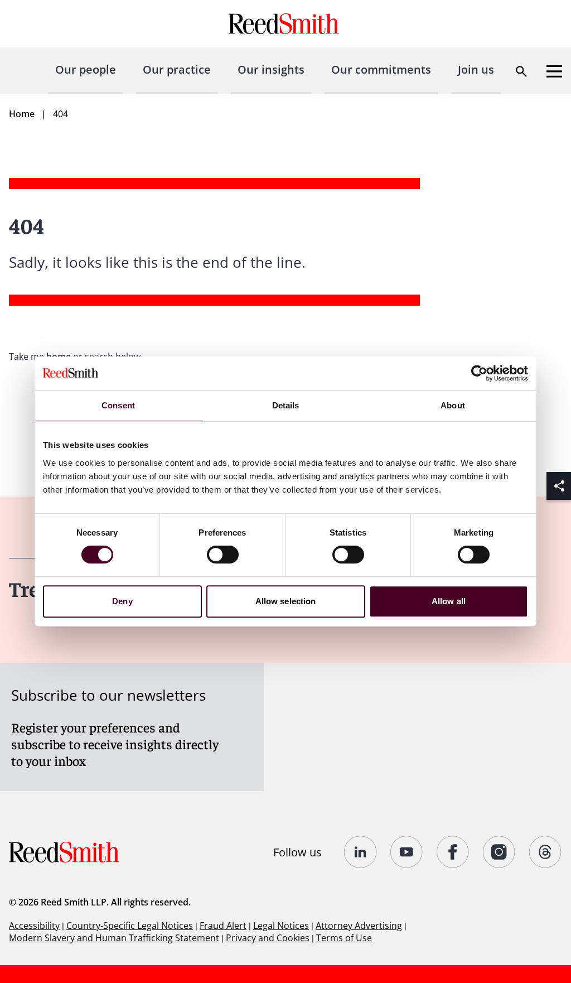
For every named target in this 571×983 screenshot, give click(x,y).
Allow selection (285, 601)
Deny (122, 601)
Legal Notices (281, 925)
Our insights (271, 69)
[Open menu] (554, 71)
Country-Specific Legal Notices (129, 925)
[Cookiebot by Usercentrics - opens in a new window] (479, 373)
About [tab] (453, 405)
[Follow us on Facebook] (453, 852)
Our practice (177, 69)
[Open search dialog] (521, 71)
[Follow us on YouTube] (406, 852)
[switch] (223, 554)
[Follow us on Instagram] (499, 852)
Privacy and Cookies (267, 938)
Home (22, 114)
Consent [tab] (118, 405)
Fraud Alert (223, 925)
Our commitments (381, 69)
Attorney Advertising (359, 925)
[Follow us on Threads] (545, 852)
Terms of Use (344, 938)
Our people (85, 69)
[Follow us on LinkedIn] (360, 852)
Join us (476, 69)
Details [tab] (285, 405)
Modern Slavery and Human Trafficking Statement (114, 938)
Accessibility (34, 925)
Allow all (449, 601)
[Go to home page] (285, 23)
